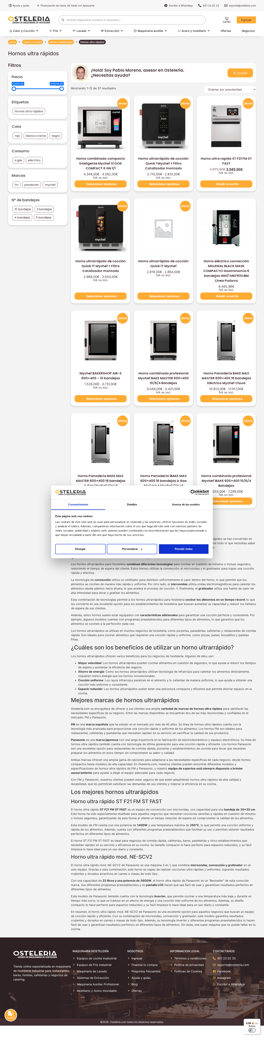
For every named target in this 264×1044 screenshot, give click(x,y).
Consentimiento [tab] (78, 504)
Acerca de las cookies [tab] (186, 504)
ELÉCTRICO (34, 160)
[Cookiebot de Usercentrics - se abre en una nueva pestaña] (193, 492)
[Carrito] (226, 18)
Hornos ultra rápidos (29, 111)
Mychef (50, 185)
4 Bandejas (22, 217)
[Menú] (258, 1021)
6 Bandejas (43, 217)
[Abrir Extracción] (121, 31)
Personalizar (130, 548)
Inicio (13, 42)
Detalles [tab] (132, 504)
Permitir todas (184, 548)
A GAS (18, 160)
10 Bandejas (23, 209)
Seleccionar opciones (101, 184)
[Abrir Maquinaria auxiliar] (165, 31)
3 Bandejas (44, 209)
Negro (56, 136)
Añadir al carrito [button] (227, 184)
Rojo (17, 136)
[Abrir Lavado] (88, 31)
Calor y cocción (33, 42)
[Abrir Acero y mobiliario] (208, 31)
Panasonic (31, 185)
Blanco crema (36, 136)
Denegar (80, 548)
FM (16, 185)
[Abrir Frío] (60, 31)
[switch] (252, 1030)
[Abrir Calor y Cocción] (37, 31)
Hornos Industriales (61, 42)
